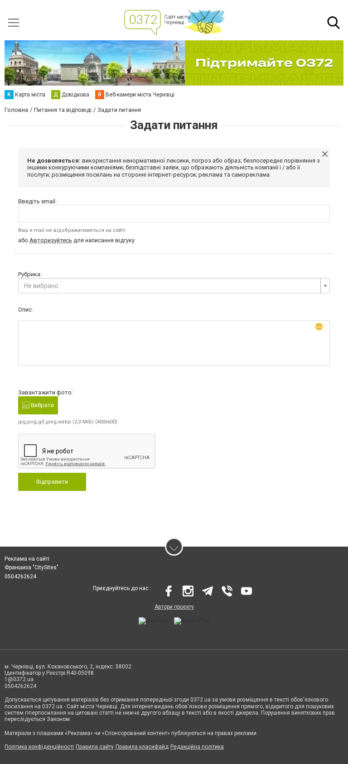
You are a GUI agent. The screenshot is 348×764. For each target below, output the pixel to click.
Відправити (52, 481)
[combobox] (174, 285)
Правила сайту (95, 747)
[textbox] (171, 285)
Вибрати (41, 405)
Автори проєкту (174, 607)
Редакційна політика (197, 747)
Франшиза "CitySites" (31, 567)
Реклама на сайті (27, 559)
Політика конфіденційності (39, 747)
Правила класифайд (142, 747)
